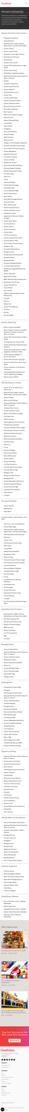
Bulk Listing (7, 546)
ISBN (5, 636)
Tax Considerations (9, 224)
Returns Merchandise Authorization (14, 822)
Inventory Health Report (11, 98)
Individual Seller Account (11, 92)
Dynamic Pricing (5, 1067)
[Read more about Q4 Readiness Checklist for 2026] (14, 940)
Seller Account (8, 492)
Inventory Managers (9, 182)
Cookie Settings (4, 1109)
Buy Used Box (8, 290)
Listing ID (7, 298)
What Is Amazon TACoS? (11, 377)
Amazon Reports (9, 226)
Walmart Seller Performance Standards (15, 912)
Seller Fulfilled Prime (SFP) (12, 740)
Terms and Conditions (10, 131)
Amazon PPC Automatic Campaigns (14, 359)
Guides (3, 1075)
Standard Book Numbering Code (13, 255)
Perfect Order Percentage (11, 185)
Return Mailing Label (10, 205)
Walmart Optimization (6, 1083)
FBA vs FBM (7, 737)
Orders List (7, 176)
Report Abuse (8, 196)
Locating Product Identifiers (12, 266)
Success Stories (5, 1079)
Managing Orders (9, 260)
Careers (3, 1091)
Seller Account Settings (11, 400)
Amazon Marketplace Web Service (14, 481)
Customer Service (9, 871)
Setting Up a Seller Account (12, 475)
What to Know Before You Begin (13, 115)
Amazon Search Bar (9, 274)
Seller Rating (7, 888)
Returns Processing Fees (11, 852)
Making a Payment (9, 772)
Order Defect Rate (9, 188)
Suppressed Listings (10, 213)
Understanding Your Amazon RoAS (14, 342)
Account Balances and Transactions (14, 806)
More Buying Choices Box (11, 86)
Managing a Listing (9, 554)
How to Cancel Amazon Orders (13, 860)
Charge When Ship (9, 726)
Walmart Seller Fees (10, 906)
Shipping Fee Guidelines (11, 38)
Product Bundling (9, 596)
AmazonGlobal (8, 288)
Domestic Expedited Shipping (12, 263)
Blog (2, 1073)
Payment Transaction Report (12, 100)
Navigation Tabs (8, 246)
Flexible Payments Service (11, 207)
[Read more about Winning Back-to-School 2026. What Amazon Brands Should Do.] (14, 1000)
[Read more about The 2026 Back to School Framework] (14, 970)
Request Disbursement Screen (13, 171)
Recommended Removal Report (13, 165)
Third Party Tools (9, 416)
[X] (5, 1060)
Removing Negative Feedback (12, 168)
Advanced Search (9, 41)
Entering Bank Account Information (14, 422)
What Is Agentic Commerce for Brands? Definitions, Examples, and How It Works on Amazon (15, 332)
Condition (7, 309)
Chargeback (7, 129)
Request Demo (14, 1040)
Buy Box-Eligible (9, 315)
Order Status (7, 511)
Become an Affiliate (5, 1093)
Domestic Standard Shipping (12, 746)
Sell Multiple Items (9, 584)
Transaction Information (11, 786)
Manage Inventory (9, 252)
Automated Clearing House (12, 249)
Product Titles (8, 540)
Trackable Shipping (9, 703)
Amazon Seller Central (10, 70)
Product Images (8, 587)
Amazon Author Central (11, 51)
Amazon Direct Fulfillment (11, 731)
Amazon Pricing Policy (10, 285)
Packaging (7, 690)
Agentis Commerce (5, 1065)
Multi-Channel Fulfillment (11, 57)
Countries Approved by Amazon (13, 238)
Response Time (8, 140)
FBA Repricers (8, 508)
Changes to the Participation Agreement (15, 143)
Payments (7, 792)
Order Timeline (8, 812)
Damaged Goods (9, 706)
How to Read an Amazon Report (13, 243)
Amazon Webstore (9, 89)
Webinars (3, 1081)
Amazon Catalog (8, 48)
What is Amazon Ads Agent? (12, 327)
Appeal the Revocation (10, 154)
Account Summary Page (11, 487)
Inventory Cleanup (9, 160)
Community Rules (9, 202)
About (2, 1089)
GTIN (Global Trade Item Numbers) (14, 73)
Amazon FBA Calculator (11, 734)
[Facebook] (7, 1060)
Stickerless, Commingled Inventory (14, 54)
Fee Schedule (8, 795)
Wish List (6, 301)
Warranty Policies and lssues (12, 106)
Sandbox (6, 81)
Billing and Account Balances (12, 778)
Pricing (6, 179)
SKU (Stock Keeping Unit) (11, 619)
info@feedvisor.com (5, 1055)
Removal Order (8, 60)
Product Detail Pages (10, 527)
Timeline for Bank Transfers (12, 784)
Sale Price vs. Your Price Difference (14, 524)
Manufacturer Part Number (11, 282)
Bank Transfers (8, 112)
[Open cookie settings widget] (2, 1109)
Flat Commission (9, 117)
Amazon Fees (8, 95)
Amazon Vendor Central (11, 63)
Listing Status (8, 123)
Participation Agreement (11, 109)
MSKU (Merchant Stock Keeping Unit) (15, 279)
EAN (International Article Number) (14, 534)
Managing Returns (9, 857)
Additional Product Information (13, 433)
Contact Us (3, 1095)
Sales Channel (8, 126)
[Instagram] (12, 1060)
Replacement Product (10, 162)
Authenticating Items (10, 565)
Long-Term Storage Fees (11, 84)
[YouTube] (9, 1060)
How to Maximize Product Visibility (14, 148)
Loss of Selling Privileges (11, 191)
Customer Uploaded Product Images (14, 146)
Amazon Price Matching (11, 307)
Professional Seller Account (12, 210)
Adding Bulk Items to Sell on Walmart (15, 909)
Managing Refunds (9, 835)
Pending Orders (8, 775)
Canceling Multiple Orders (11, 668)
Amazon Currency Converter (12, 761)
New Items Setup (9, 174)
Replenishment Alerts (10, 276)
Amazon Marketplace (10, 151)
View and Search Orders (11, 649)
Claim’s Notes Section (10, 193)
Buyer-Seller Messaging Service (13, 199)
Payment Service (9, 789)
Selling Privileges (9, 134)
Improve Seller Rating (10, 221)
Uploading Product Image (11, 571)
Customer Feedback (10, 891)
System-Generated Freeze (11, 120)
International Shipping (10, 157)
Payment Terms (8, 803)
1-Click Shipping (8, 729)
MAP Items (7, 537)
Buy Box (6, 312)
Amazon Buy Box (9, 506)
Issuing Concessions (10, 838)
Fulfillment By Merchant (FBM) (13, 743)
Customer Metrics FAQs (11, 240)
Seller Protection (9, 137)
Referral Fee (7, 304)
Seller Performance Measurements (14, 876)
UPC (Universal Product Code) (12, 543)
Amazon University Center (7, 1077)
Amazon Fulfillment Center (12, 103)
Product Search (8, 232)
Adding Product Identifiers (11, 425)
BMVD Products (8, 627)
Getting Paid (7, 809)
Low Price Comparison (10, 235)
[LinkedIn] (2, 1060)
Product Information (10, 229)
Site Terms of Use (11, 1107)
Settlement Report (9, 257)
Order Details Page (9, 674)
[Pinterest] (14, 1060)
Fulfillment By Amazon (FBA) (12, 687)
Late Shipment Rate (9, 717)
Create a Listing (8, 557)
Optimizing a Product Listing (12, 593)
